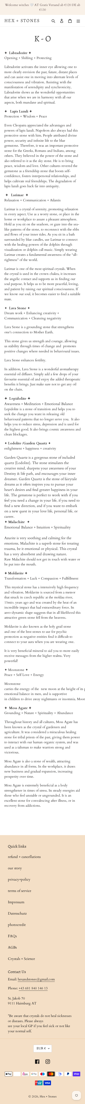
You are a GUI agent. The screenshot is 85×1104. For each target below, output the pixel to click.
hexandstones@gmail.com (36, 979)
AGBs (12, 947)
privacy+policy (19, 879)
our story (15, 868)
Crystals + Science (21, 958)
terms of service (19, 890)
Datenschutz (17, 913)
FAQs (12, 936)
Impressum (16, 902)
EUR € (41, 1048)
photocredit (17, 924)
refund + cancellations (24, 856)
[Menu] (78, 20)
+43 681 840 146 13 (33, 988)
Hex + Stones (22, 20)
